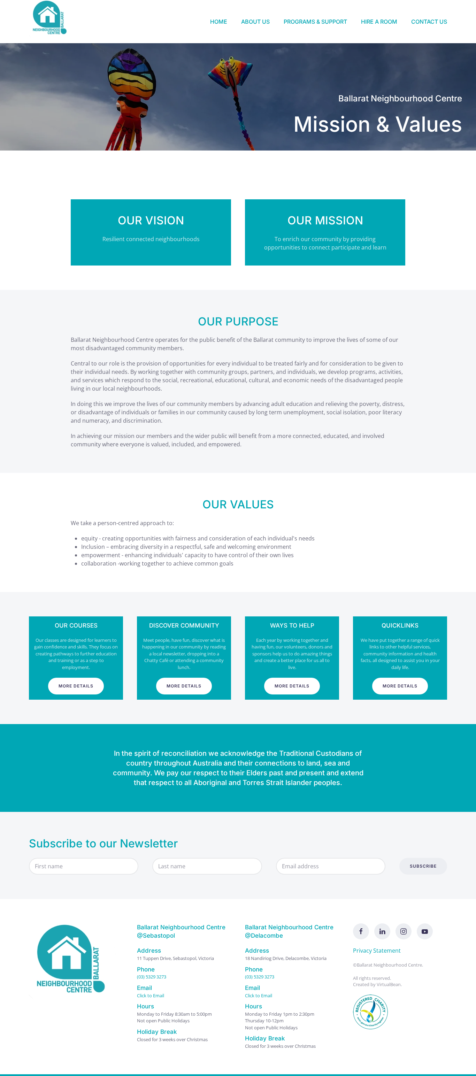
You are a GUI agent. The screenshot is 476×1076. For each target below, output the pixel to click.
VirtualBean (389, 984)
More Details (76, 686)
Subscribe (423, 866)
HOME (218, 21)
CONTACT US (429, 21)
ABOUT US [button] (255, 21)
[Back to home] (51, 21)
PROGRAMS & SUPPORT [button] (315, 21)
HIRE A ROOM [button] (379, 21)
